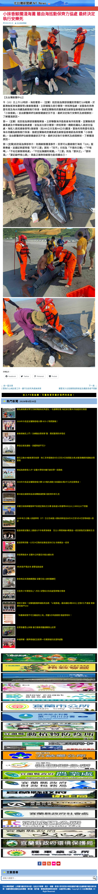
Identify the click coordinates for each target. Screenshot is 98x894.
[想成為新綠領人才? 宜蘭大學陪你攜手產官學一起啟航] (9, 473)
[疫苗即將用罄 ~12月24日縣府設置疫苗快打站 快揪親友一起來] (9, 546)
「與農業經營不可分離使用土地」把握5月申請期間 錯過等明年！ (44, 615)
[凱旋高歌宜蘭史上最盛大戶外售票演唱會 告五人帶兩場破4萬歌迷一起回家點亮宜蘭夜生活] (9, 534)
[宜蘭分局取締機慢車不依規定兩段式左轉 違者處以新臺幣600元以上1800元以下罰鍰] (9, 510)
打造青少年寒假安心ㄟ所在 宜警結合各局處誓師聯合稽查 (41, 591)
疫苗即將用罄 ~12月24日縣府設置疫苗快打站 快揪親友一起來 (43, 542)
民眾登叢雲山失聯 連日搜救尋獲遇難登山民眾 (36, 627)
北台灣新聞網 (21, 23)
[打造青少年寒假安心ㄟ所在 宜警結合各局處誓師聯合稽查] (9, 595)
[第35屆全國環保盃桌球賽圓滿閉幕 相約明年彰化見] (9, 498)
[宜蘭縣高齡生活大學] (49, 730)
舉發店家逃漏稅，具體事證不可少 (31, 446)
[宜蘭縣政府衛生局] (49, 798)
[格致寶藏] (49, 671)
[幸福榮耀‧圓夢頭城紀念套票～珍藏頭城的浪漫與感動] (9, 643)
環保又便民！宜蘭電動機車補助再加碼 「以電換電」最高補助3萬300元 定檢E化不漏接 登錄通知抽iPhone (56, 604)
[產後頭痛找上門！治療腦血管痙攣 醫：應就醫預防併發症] (9, 437)
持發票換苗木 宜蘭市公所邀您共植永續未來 (35, 555)
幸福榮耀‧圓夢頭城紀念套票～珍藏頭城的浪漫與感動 (40, 639)
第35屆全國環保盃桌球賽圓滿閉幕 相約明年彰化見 (38, 494)
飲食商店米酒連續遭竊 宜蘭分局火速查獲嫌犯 (36, 579)
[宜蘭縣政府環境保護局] (49, 847)
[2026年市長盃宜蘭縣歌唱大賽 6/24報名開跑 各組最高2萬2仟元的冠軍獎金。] (9, 486)
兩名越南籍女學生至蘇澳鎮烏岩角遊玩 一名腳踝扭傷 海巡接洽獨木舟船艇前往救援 (52, 409)
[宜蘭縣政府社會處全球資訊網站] (49, 818)
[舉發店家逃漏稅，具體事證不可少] (9, 449)
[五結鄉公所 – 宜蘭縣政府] (49, 759)
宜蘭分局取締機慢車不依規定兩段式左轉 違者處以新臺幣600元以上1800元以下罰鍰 (52, 506)
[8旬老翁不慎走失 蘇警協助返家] (9, 570)
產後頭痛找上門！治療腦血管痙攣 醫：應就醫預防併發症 (41, 433)
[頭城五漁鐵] (49, 701)
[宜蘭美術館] (49, 681)
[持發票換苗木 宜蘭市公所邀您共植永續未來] (9, 558)
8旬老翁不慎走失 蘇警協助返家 (30, 567)
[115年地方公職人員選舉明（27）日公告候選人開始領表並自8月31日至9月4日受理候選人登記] (9, 522)
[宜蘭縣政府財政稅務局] (49, 788)
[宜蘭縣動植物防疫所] (49, 740)
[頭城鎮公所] (49, 827)
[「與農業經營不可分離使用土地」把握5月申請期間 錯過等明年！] (9, 619)
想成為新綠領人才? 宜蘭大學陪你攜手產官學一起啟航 (39, 470)
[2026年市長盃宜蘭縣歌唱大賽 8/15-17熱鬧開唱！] (9, 425)
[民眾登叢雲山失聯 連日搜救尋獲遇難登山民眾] (9, 631)
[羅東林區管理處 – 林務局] (49, 808)
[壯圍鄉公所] (49, 769)
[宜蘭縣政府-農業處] (49, 779)
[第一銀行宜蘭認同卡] (49, 749)
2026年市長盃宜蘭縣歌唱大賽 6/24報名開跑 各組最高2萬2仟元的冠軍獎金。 (49, 482)
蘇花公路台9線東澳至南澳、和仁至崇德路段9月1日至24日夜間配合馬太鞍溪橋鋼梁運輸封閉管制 (56, 459)
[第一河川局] (49, 720)
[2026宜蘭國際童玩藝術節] (49, 662)
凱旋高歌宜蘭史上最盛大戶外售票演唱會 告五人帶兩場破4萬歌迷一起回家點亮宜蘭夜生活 (55, 530)
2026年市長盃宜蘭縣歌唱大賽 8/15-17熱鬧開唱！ (37, 421)
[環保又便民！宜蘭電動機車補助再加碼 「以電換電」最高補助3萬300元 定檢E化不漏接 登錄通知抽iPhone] (9, 607)
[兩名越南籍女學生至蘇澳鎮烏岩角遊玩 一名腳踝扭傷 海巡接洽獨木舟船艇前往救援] (9, 413)
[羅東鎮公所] (49, 857)
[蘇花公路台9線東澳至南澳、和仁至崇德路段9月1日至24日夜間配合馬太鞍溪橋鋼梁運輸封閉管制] (9, 461)
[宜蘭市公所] (49, 710)
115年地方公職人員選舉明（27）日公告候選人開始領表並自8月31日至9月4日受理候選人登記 (55, 519)
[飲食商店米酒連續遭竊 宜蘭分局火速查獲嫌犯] (9, 583)
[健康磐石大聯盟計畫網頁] (49, 691)
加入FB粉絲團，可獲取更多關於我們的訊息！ (49, 395)
